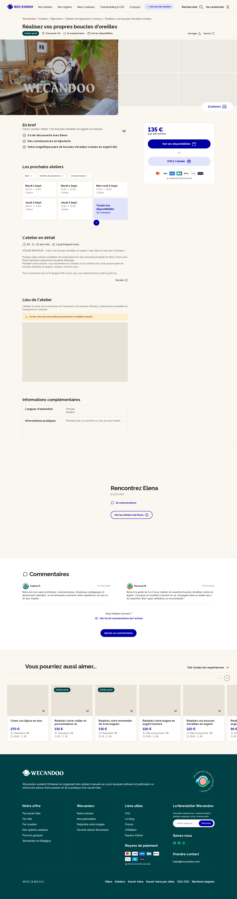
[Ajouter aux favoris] (43, 711)
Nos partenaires (86, 818)
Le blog (129, 818)
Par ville (27, 818)
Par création (29, 824)
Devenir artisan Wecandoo (93, 829)
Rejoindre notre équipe (91, 824)
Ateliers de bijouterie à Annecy (83, 18)
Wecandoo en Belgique (36, 840)
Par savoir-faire (31, 813)
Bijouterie (56, 18)
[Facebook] (174, 843)
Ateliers (43, 18)
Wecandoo (29, 18)
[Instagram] (179, 843)
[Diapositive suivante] (227, 678)
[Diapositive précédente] (220, 678)
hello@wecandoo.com (186, 861)
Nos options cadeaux (35, 829)
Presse (129, 824)
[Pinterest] (183, 843)
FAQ (127, 813)
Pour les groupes (32, 835)
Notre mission (85, 813)
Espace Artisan (134, 835)
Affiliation (131, 829)
